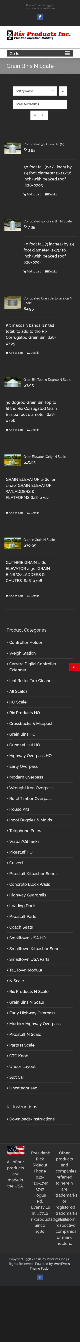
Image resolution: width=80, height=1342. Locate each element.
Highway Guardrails (27, 895)
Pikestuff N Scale (25, 1034)
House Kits (19, 809)
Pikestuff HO (20, 852)
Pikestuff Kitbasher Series (33, 873)
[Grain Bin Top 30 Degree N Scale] (12, 382)
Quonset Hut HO (24, 745)
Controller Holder (25, 642)
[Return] (75, 667)
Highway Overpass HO (30, 755)
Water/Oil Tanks (24, 841)
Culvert (16, 862)
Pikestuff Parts (22, 916)
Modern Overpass (26, 777)
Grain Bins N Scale (26, 1002)
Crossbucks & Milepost (30, 723)
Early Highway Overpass (32, 1013)
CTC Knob (18, 1055)
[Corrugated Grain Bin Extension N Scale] (12, 302)
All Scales (18, 691)
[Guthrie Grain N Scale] (12, 543)
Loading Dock (22, 905)
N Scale (16, 980)
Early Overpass (23, 766)
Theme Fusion (40, 1268)
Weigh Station (22, 653)
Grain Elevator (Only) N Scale (45, 456)
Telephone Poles (25, 830)
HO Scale (18, 702)
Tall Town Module (25, 970)
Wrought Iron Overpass (31, 787)
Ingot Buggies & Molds (30, 820)
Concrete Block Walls (29, 884)
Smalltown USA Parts (29, 959)
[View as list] (43, 115)
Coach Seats (21, 927)
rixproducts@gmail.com (40, 8)
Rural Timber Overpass (30, 798)
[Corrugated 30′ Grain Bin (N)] (12, 148)
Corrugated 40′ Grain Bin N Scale (48, 221)
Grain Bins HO (22, 734)
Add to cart (34, 194)
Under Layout (22, 1066)
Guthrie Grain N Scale (39, 540)
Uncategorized (23, 1088)
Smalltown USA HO (27, 938)
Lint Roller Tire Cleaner (31, 680)
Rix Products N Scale (29, 991)
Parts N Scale (22, 1045)
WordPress (62, 1264)
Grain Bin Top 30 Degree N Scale (47, 379)
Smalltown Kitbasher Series (35, 948)
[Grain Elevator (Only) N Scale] (12, 459)
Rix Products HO (24, 712)
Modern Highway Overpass (35, 1023)
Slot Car (16, 1077)
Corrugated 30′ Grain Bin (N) (44, 144)
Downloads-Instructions (32, 1119)
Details (52, 194)
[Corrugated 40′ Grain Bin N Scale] (12, 225)
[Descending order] (63, 91)
